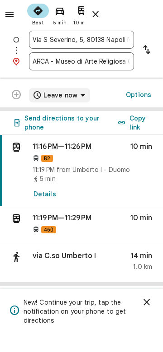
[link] (81, 170)
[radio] (38, 13)
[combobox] (81, 40)
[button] (81, 225)
